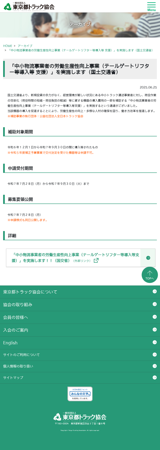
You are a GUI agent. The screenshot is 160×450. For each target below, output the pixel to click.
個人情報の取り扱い (18, 366)
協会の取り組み (17, 305)
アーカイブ (25, 45)
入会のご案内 (15, 330)
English (10, 343)
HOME (7, 45)
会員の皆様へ (15, 317)
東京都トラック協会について (30, 292)
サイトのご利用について (21, 354)
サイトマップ (13, 377)
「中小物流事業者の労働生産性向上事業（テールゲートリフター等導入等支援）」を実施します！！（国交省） (75, 257)
